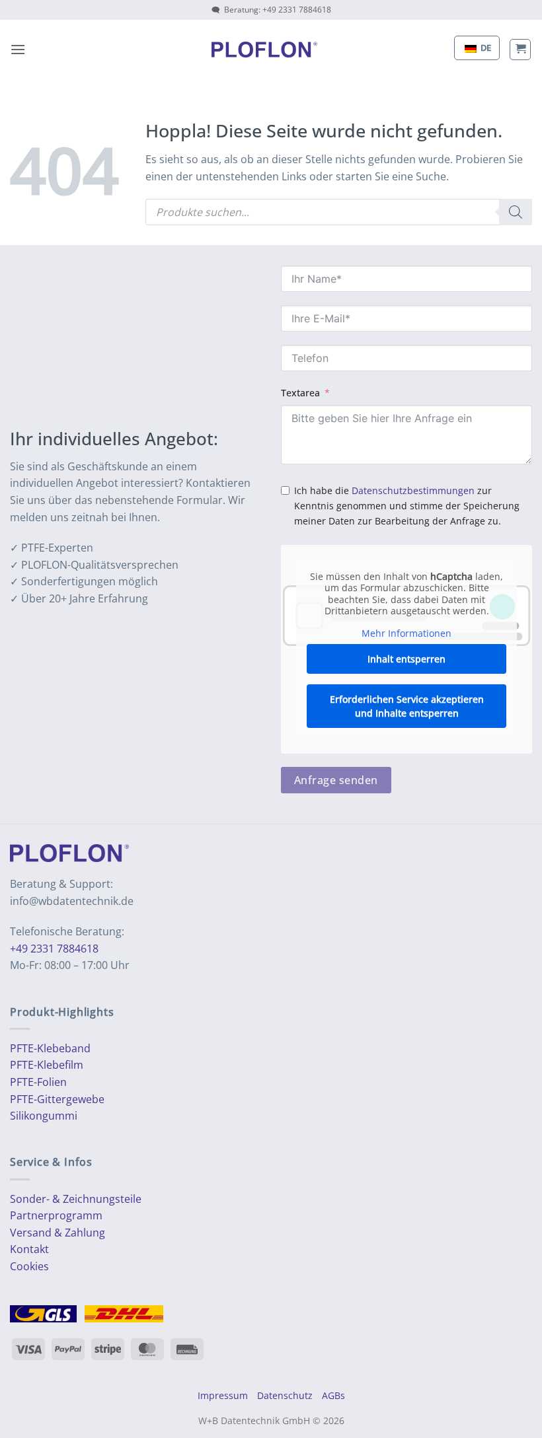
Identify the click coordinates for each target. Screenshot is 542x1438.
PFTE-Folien (38, 1082)
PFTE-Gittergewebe (57, 1099)
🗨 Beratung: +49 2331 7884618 (271, 9)
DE (485, 48)
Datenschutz (285, 1395)
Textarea (300, 392)
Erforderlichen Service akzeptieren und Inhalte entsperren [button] (407, 706)
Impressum (223, 1395)
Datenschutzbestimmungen (413, 490)
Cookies (29, 1266)
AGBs (333, 1395)
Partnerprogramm (56, 1215)
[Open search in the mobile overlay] (338, 212)
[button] (18, 49)
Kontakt (29, 1249)
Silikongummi (43, 1115)
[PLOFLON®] (264, 49)
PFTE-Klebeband (50, 1048)
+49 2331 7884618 (54, 948)
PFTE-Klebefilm (46, 1065)
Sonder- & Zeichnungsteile (75, 1199)
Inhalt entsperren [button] (406, 659)
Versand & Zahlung (57, 1232)
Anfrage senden (336, 780)
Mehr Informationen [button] (406, 633)
